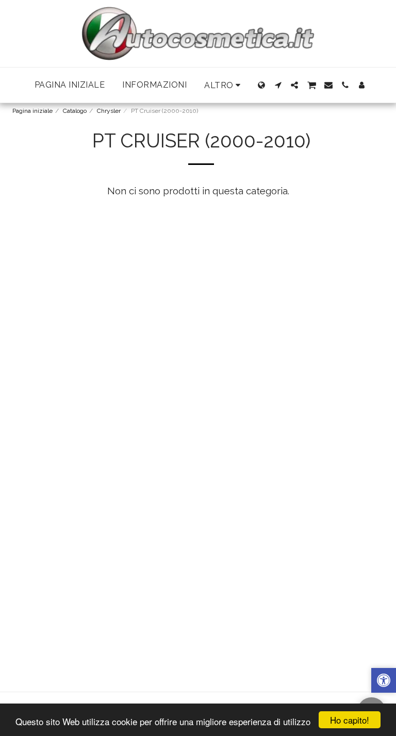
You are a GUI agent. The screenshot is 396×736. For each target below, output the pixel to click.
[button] (278, 85)
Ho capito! (349, 719)
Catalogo (75, 110)
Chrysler (109, 110)
